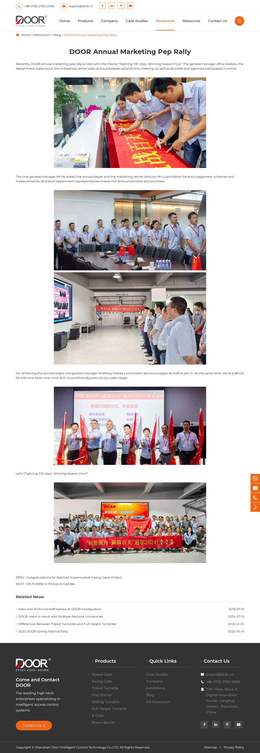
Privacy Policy (234, 747)
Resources (191, 21)
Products (85, 21)
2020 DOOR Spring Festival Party (43, 631)
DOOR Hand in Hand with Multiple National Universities (60, 616)
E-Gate (98, 716)
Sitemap (210, 747)
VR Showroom (158, 702)
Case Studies (137, 21)
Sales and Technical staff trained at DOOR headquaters (59, 609)
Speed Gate (102, 674)
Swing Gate (102, 681)
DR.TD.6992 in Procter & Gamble (50, 584)
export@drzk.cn (219, 674)
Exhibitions (155, 688)
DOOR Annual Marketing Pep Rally (90, 35)
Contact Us (217, 21)
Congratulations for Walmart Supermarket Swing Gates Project (74, 577)
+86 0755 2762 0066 (223, 682)
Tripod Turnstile (105, 688)
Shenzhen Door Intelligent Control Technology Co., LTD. (77, 747)
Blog (57, 35)
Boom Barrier (103, 722)
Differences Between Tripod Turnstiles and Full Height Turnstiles (67, 624)
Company (109, 21)
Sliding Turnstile (106, 702)
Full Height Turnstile (109, 709)
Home (64, 21)
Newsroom (165, 21)
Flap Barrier (102, 695)
